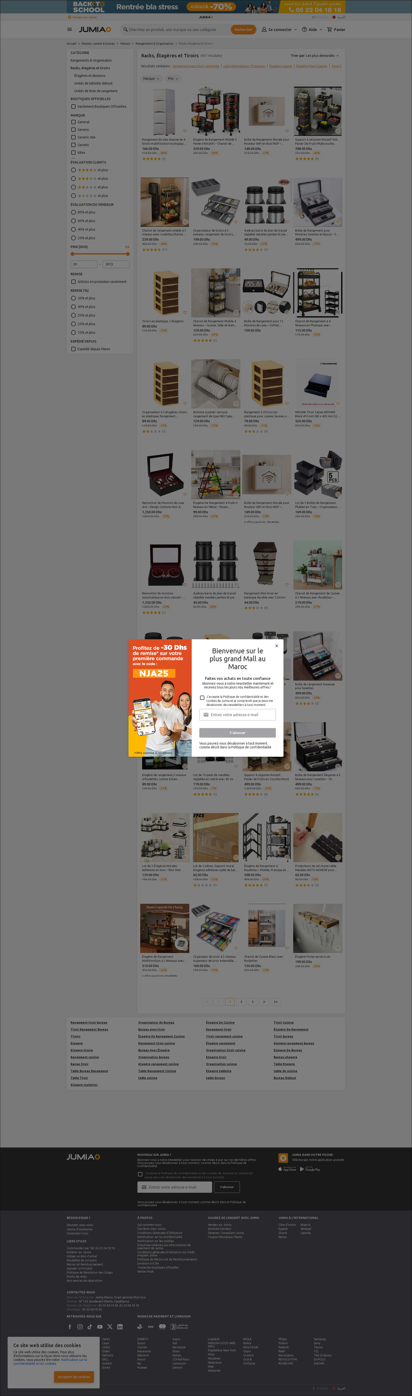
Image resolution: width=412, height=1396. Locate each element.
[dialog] (206, 698)
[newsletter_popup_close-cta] (277, 646)
